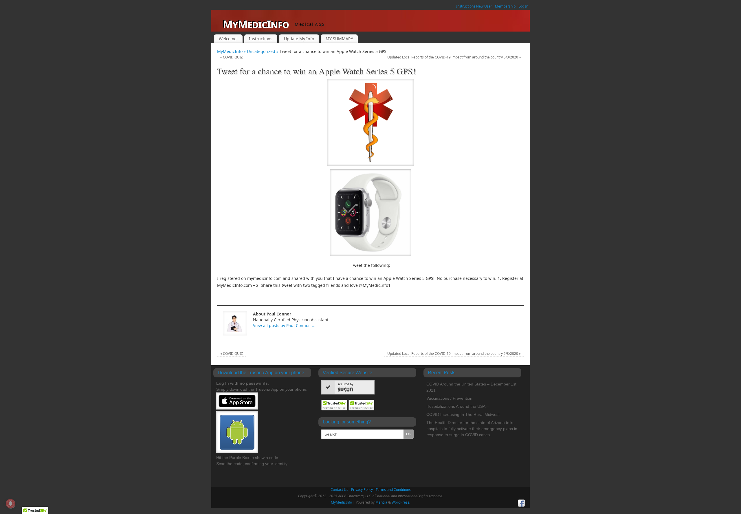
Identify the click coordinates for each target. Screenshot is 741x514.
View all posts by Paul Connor (284, 325)
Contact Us (339, 489)
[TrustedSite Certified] (334, 405)
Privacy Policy (362, 489)
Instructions (260, 38)
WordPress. (401, 502)
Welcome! (228, 38)
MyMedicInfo (256, 24)
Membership (505, 6)
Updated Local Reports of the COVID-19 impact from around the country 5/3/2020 (454, 57)
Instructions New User (474, 6)
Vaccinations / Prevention (449, 398)
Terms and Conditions (393, 489)
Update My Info (299, 38)
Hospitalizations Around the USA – (457, 406)
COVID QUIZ (231, 57)
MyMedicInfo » (232, 51)
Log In (523, 6)
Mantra (381, 502)
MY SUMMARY (339, 38)
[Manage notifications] (10, 503)
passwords (257, 383)
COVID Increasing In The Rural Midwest (463, 414)
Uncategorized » (263, 51)
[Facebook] (521, 503)
